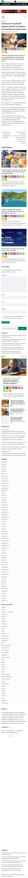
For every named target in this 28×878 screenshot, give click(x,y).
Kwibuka (3, 662)
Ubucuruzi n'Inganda (5, 679)
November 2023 (5, 541)
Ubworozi (3, 695)
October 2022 (4, 572)
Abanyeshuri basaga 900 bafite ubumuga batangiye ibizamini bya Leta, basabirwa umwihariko (18, 410)
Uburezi (19, 378)
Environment (4, 626)
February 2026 (4, 476)
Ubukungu (3, 686)
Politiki (2, 664)
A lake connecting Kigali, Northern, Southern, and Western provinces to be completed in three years (12, 211)
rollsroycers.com (5, 442)
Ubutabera (3, 691)
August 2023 (4, 548)
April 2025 (3, 500)
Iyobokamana (4, 655)
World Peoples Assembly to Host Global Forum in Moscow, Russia (12, 249)
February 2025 (4, 505)
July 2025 (3, 493)
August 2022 (4, 577)
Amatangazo (4, 614)
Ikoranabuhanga (5, 636)
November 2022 (5, 569)
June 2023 (3, 553)
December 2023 (5, 538)
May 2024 (3, 526)
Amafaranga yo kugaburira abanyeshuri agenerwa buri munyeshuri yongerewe (11, 381)
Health (2, 631)
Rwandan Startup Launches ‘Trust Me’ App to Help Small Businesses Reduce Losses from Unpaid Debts (13, 171)
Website (3, 309)
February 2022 (4, 588)
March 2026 (4, 474)
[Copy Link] (3, 52)
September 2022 (5, 574)
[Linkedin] (11, 49)
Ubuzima (3, 693)
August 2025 (4, 490)
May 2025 (3, 498)
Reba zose (23, 356)
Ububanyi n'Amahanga (6, 676)
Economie (3, 616)
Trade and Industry (5, 674)
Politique (3, 667)
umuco (2, 698)
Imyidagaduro (4, 640)
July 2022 (3, 579)
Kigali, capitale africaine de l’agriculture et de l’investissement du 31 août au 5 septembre (11, 352)
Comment (4, 275)
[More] (6, 52)
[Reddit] (8, 49)
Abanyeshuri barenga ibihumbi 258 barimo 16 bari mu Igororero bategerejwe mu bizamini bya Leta (18, 402)
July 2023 (3, 550)
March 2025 (4, 502)
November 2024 (5, 512)
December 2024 (5, 509)
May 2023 (3, 555)
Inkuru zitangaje (4, 652)
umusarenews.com (15, 874)
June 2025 (3, 495)
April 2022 (3, 586)
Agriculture (3, 607)
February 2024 (4, 533)
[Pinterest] (14, 49)
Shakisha (22, 328)
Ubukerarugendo (5, 683)
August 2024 (4, 519)
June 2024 (3, 524)
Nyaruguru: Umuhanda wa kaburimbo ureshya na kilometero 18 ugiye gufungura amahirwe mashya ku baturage (13, 437)
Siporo (2, 669)
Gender (3, 628)
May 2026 (3, 469)
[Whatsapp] (23, 49)
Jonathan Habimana (8, 385)
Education (3, 621)
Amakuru (3, 21)
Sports (2, 672)
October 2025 (4, 486)
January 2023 (4, 565)
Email (3, 302)
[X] (6, 49)
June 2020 (3, 596)
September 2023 (5, 545)
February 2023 (4, 562)
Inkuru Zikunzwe (5, 650)
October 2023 (4, 543)
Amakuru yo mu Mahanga (7, 612)
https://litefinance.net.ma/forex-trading (10, 436)
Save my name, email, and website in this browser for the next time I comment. (14, 317)
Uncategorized (4, 703)
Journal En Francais (5, 657)
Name (3, 294)
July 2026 (3, 464)
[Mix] (20, 49)
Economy (3, 619)
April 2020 (3, 598)
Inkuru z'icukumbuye (5, 645)
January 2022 (4, 591)
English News (4, 624)
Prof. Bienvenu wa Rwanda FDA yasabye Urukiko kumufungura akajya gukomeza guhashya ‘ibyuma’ (12, 348)
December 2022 (5, 567)
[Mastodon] (17, 49)
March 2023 (4, 560)
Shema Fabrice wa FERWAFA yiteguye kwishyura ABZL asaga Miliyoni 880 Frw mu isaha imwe (13, 340)
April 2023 (3, 557)
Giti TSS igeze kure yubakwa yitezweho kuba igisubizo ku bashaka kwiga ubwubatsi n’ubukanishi (16, 419)
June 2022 (3, 581)
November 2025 (5, 483)
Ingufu (2, 643)
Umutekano (4, 700)
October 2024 (4, 514)
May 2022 (3, 584)
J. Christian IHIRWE (7, 32)
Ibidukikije (3, 633)
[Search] (25, 17)
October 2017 (4, 600)
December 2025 (5, 481)
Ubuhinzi (3, 681)
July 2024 (3, 521)
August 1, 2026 (17, 385)
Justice (2, 660)
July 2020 (3, 593)
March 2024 (4, 531)
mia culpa (3, 447)
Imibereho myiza (5, 638)
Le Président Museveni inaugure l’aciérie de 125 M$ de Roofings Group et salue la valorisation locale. (13, 344)
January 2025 (4, 507)
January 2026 (4, 478)
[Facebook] (3, 49)
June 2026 (3, 466)
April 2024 (3, 529)
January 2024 (4, 536)
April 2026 (3, 471)
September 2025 (5, 488)
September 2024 (5, 517)
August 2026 (4, 462)
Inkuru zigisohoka (12, 378)
